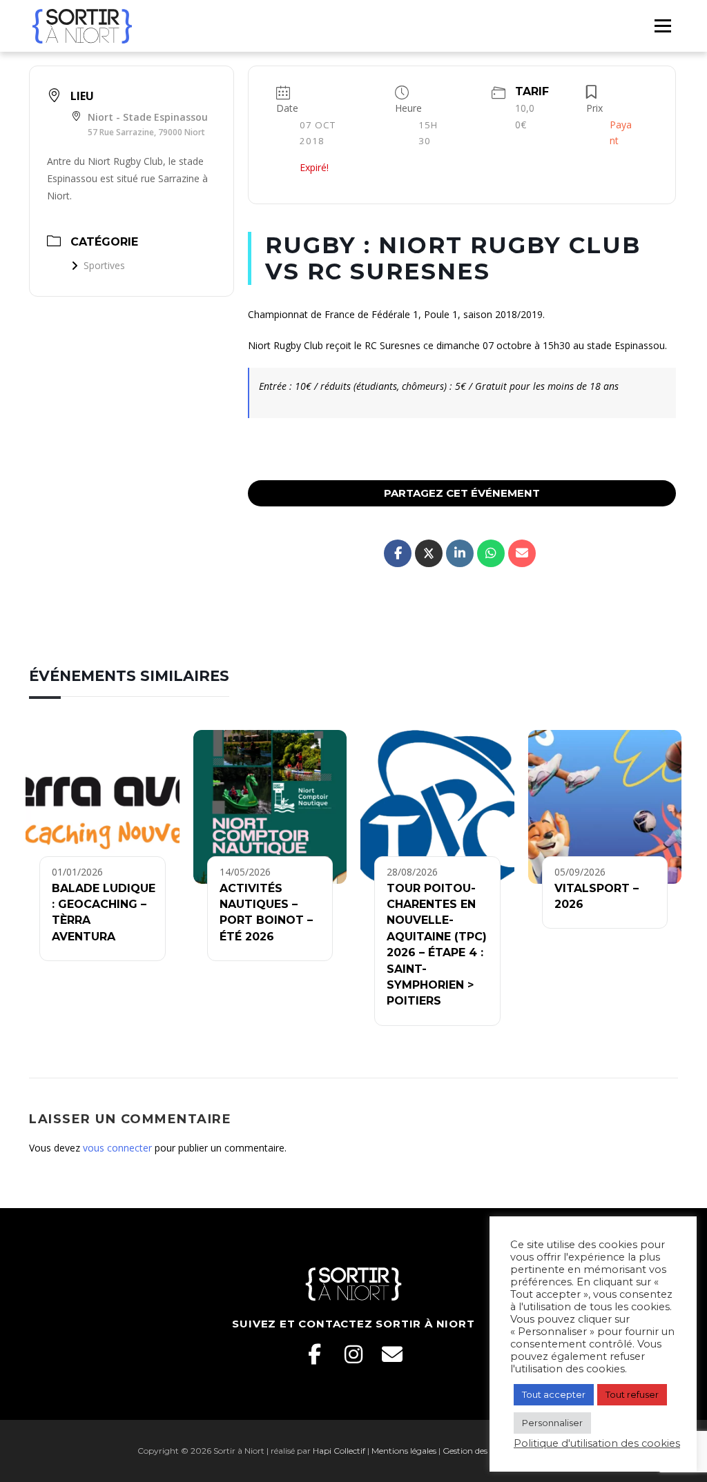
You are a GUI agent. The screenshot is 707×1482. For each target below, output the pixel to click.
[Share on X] (429, 553)
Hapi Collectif (339, 1450)
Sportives (104, 265)
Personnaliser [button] (552, 1422)
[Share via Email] (522, 553)
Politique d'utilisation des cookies (597, 1443)
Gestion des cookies (480, 1450)
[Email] (392, 1354)
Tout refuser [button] (632, 1394)
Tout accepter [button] (553, 1394)
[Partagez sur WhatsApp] (491, 553)
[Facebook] (314, 1354)
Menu (662, 25)
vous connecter (117, 1147)
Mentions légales (403, 1450)
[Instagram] (353, 1354)
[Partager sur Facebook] (397, 553)
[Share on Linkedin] (460, 553)
